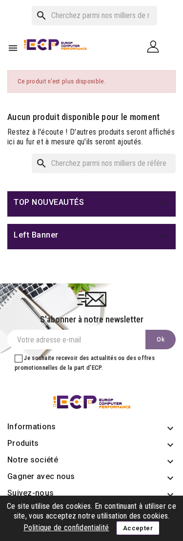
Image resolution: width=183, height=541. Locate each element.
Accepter (138, 528)
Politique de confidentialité (66, 527)
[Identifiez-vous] (156, 46)
